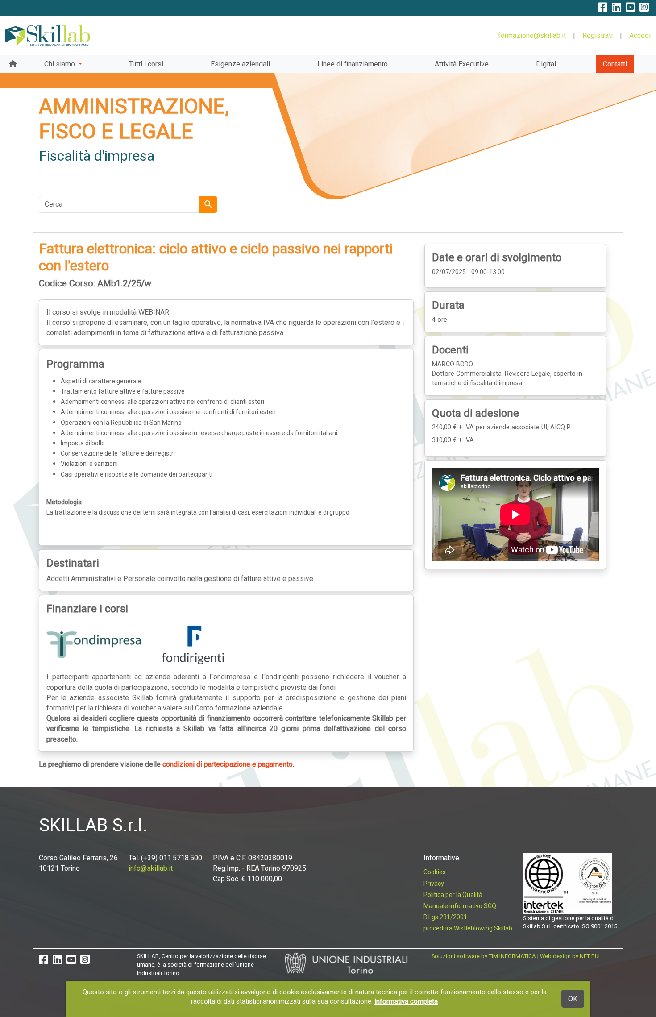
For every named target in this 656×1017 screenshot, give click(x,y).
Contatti (615, 64)
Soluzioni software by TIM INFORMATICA (484, 956)
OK (572, 999)
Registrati (597, 35)
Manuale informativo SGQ (459, 905)
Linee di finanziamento (352, 64)
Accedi (640, 35)
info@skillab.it (151, 868)
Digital (546, 64)
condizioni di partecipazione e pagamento (227, 764)
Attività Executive (462, 64)
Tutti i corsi (146, 64)
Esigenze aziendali (240, 64)
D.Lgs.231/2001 (445, 917)
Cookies (434, 872)
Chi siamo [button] (60, 64)
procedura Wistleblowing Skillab (467, 928)
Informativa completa (406, 1001)
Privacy (433, 883)
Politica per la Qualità (452, 894)
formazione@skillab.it (532, 35)
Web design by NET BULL (572, 956)
